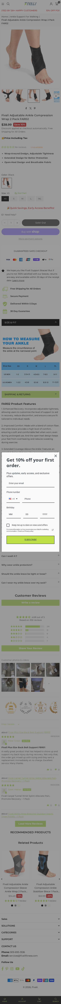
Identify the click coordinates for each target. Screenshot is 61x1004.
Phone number (13, 492)
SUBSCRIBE (30, 539)
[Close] (55, 455)
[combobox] (13, 499)
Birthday (10, 507)
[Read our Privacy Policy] (52, 530)
